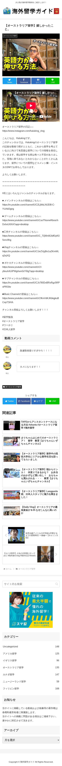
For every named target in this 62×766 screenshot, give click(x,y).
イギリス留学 (31, 660)
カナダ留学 (31, 674)
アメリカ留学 (31, 653)
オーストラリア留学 (13, 387)
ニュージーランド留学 (31, 681)
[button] (56, 584)
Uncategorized (31, 646)
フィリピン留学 (31, 688)
